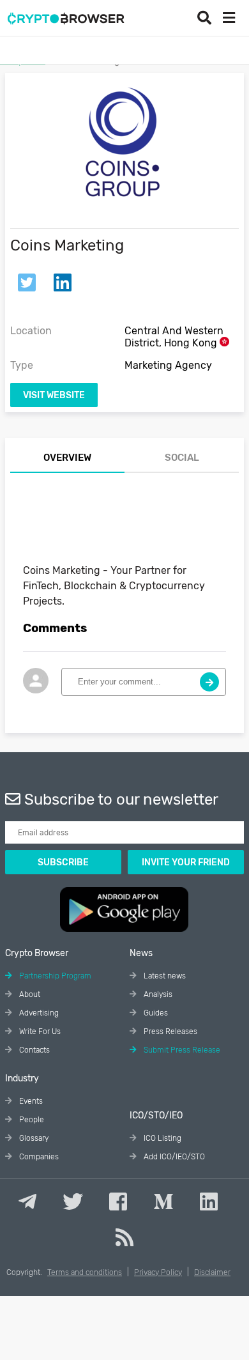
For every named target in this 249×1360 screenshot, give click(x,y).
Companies (38, 1156)
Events (30, 1101)
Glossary (33, 1138)
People (30, 1119)
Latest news (164, 975)
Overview (67, 457)
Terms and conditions (84, 1272)
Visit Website (54, 395)
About (28, 994)
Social (182, 457)
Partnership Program (54, 975)
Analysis (157, 994)
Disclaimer (212, 1272)
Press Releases (169, 1031)
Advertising (38, 1012)
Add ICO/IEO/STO (173, 1156)
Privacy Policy (158, 1272)
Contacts (33, 1050)
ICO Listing (161, 1138)
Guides (155, 1012)
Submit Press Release (181, 1050)
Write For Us (39, 1031)
